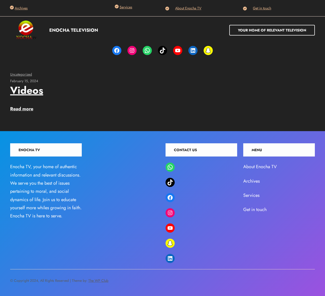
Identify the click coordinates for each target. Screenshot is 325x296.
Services (126, 7)
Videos (26, 90)
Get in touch (262, 8)
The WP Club (98, 280)
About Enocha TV (188, 8)
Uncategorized (21, 74)
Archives (21, 8)
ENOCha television (73, 30)
